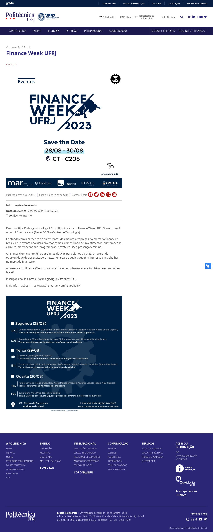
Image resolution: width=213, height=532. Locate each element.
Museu (9, 457)
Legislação (174, 3)
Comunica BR (109, 3)
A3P (8, 477)
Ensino (37, 30)
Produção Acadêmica (152, 457)
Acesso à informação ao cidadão (186, 457)
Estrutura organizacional (20, 461)
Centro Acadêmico (15, 469)
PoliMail (127, 17)
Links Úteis (167, 17)
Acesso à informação (133, 3)
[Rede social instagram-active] (187, 519)
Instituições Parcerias (85, 448)
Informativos (115, 461)
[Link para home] (20, 516)
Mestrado (45, 452)
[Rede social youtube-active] (200, 519)
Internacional (93, 30)
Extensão (72, 30)
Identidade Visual (117, 469)
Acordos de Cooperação (86, 461)
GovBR (10, 3)
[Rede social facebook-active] (196, 519)
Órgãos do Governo (197, 3)
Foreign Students (83, 465)
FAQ (177, 452)
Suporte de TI (148, 461)
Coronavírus (84, 472)
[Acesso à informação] (185, 468)
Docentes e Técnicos (192, 30)
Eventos (112, 452)
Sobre (9, 448)
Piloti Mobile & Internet (196, 528)
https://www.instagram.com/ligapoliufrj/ (55, 285)
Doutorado (46, 457)
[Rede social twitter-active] (205, 519)
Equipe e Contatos (117, 465)
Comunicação (118, 30)
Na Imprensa (114, 457)
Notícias (112, 448)
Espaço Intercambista (85, 452)
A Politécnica (17, 30)
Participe (156, 3)
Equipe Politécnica (15, 465)
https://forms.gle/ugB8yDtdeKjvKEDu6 (53, 279)
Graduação (46, 448)
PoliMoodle (109, 17)
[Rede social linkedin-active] (192, 519)
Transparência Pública (186, 493)
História (10, 452)
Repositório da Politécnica (146, 17)
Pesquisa (53, 30)
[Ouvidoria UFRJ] (185, 481)
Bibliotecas (12, 473)
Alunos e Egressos (163, 30)
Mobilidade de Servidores (87, 457)
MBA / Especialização (50, 461)
